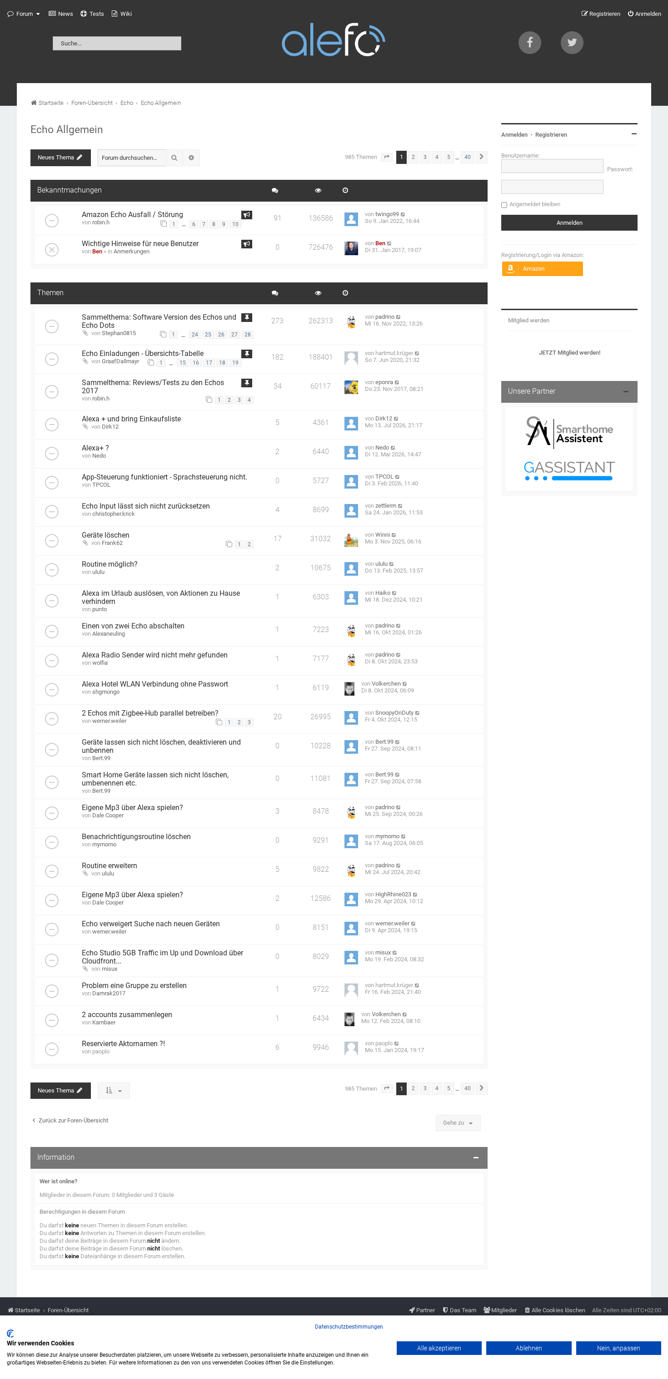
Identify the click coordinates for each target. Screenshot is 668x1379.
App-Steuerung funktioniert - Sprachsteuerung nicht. (164, 477)
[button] (387, 157)
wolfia (100, 662)
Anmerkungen (132, 251)
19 (235, 363)
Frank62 (112, 542)
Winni (382, 534)
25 (208, 334)
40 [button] (467, 157)
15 (182, 363)
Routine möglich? (110, 564)
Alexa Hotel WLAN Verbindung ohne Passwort (155, 684)
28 (247, 334)
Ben (97, 251)
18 (222, 363)
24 (195, 334)
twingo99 (387, 214)
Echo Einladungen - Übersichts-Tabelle (143, 354)
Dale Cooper (108, 815)
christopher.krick (113, 513)
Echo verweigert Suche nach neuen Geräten (151, 924)
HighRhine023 (393, 894)
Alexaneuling (108, 633)
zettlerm (385, 505)
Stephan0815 (119, 333)
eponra (384, 382)
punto (99, 609)
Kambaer (103, 1022)
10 (235, 224)
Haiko (382, 592)
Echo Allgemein (66, 129)
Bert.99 (101, 758)
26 (221, 334)
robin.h (101, 222)
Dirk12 (110, 426)
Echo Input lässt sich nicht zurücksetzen (146, 506)
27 (234, 334)
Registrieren (551, 134)
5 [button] (448, 157)
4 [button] (437, 157)
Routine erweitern (109, 866)
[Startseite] (334, 41)
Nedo (99, 455)
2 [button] (413, 157)
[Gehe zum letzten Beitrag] (403, 214)
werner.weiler (109, 720)
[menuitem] (61, 14)
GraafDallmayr (120, 361)
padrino (384, 316)
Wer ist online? (58, 1181)
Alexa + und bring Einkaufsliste (131, 419)
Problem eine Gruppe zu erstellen (134, 986)
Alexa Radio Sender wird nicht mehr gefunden (155, 655)
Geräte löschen (106, 535)
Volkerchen (386, 683)
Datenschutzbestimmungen (349, 1327)
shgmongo (106, 691)
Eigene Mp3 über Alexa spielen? (132, 808)
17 (209, 363)
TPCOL (101, 484)
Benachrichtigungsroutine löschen (136, 837)
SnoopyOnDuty (394, 712)
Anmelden (514, 134)
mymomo (104, 844)
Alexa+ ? (95, 448)
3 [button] (425, 157)
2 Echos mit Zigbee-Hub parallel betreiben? (150, 713)
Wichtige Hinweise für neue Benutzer (140, 244)
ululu (98, 571)
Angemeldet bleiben (534, 204)
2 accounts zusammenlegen (127, 1015)
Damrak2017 (108, 993)
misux (109, 968)
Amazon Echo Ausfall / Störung (132, 215)
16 (196, 363)
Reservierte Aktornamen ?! (123, 1044)
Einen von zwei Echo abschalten (133, 626)
